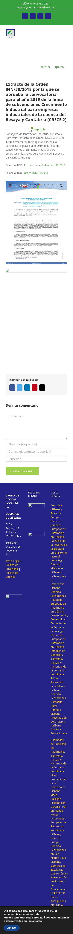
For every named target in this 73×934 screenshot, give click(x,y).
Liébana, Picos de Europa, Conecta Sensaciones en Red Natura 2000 (58, 846)
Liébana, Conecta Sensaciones (58, 592)
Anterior (45, 67)
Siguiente (59, 67)
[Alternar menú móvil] (65, 31)
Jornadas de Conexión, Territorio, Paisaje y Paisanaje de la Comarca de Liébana (58, 662)
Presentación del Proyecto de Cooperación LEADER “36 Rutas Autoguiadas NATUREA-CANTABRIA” (59, 893)
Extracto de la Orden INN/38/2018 (44, 165)
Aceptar (11, 928)
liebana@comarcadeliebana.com (36, 7)
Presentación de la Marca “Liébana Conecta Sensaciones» (59, 725)
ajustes (37, 920)
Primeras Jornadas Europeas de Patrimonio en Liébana (58, 529)
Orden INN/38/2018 (36, 173)
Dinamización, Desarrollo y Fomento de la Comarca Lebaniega (59, 623)
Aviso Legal (12, 561)
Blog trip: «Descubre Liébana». (57, 568)
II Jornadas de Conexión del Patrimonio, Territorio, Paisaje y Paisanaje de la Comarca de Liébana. (58, 755)
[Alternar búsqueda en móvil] (59, 31)
